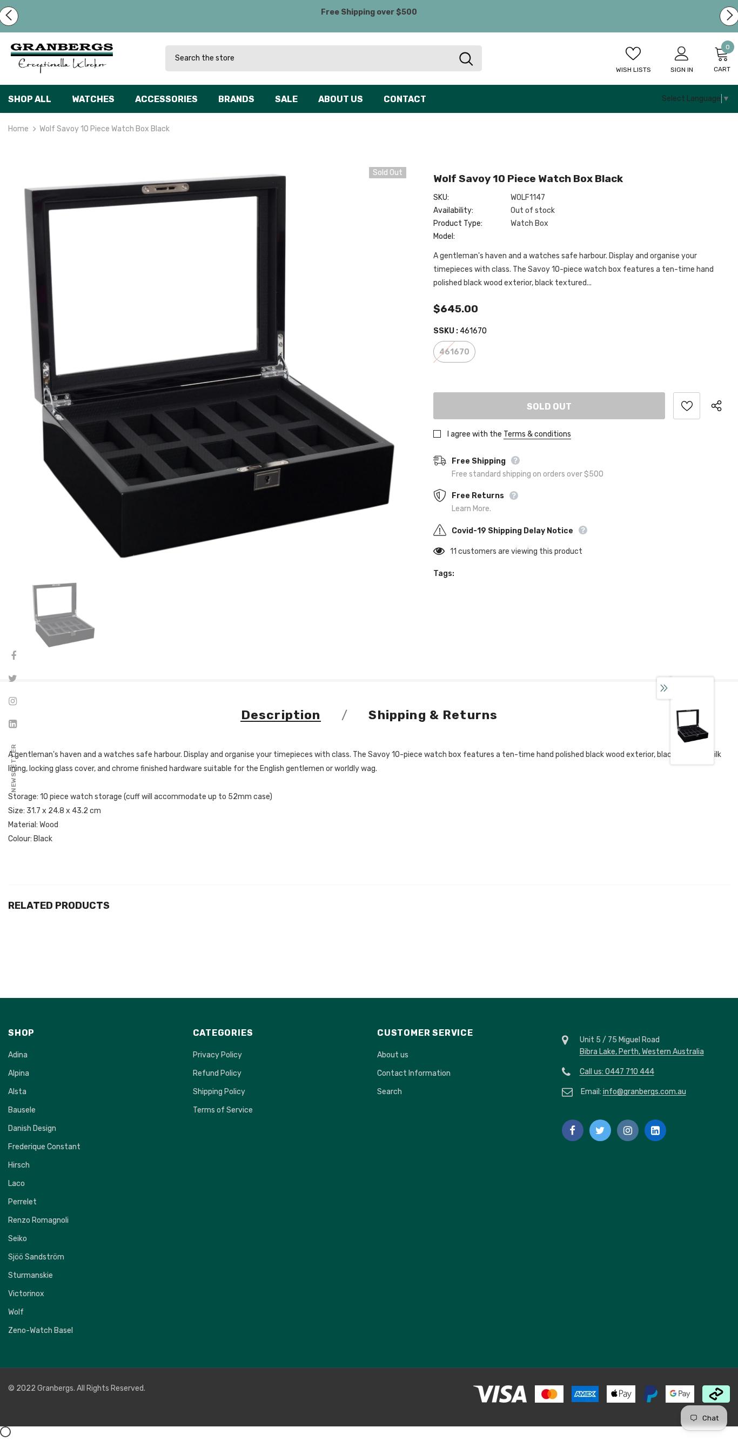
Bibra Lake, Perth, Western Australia (642, 1051)
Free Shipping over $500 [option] (369, 12)
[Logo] (78, 58)
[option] (207, 366)
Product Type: (457, 223)
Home (18, 128)
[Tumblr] (655, 1130)
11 (453, 551)
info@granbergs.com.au (644, 1091)
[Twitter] (600, 1130)
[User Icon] (682, 53)
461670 (454, 352)
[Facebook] (572, 1130)
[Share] (720, 405)
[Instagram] (628, 1130)
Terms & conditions (537, 434)
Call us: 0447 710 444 (617, 1071)
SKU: (441, 197)
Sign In (681, 69)
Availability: (453, 210)
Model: (444, 236)
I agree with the (474, 434)
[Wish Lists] (686, 405)
